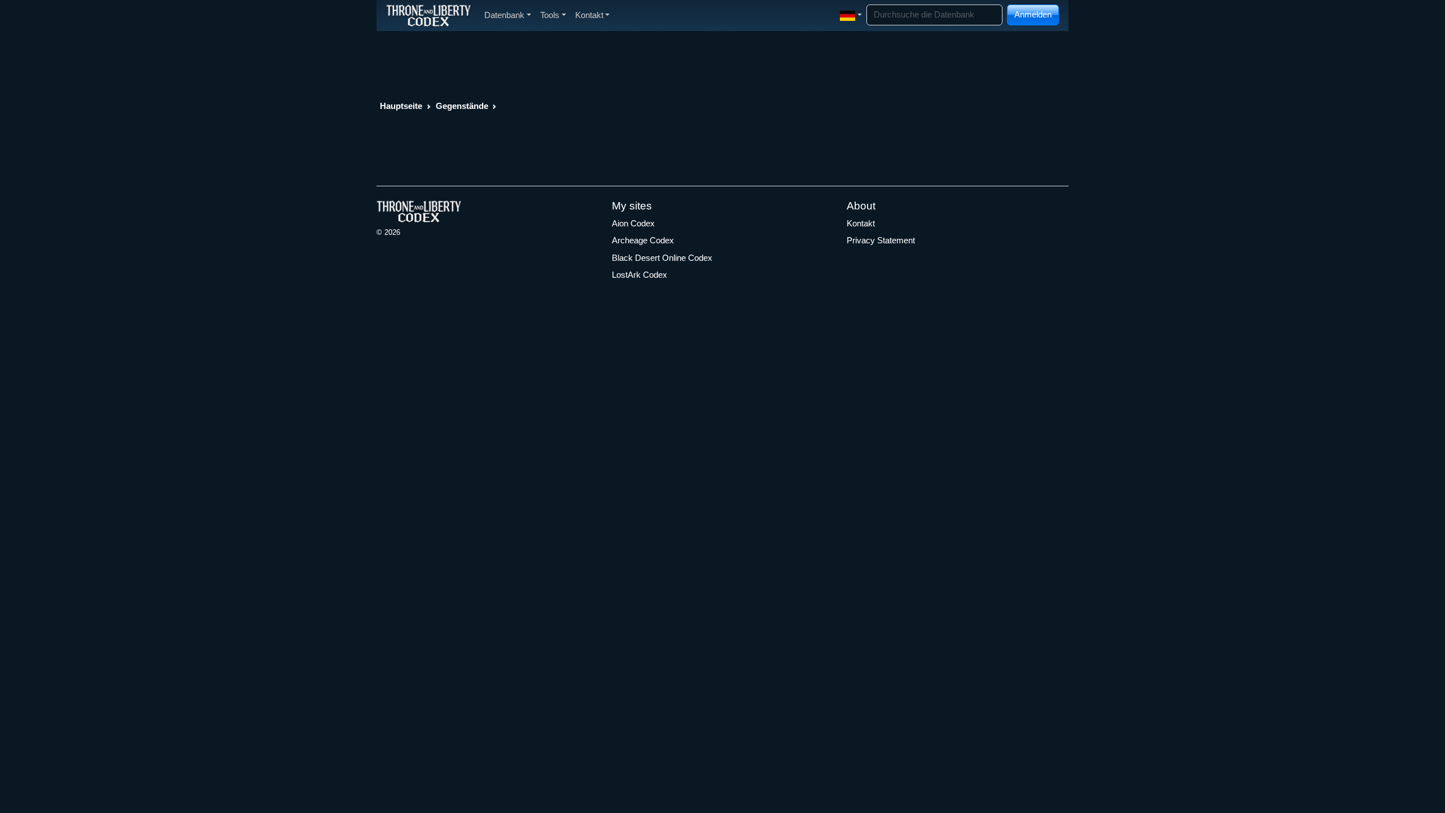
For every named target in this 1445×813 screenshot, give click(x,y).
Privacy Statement (881, 240)
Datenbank (504, 15)
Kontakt (861, 223)
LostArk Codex (639, 274)
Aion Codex (633, 223)
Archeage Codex (643, 240)
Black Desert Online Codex (662, 258)
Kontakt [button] (589, 15)
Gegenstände (462, 106)
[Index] (428, 15)
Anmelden (1033, 14)
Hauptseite (401, 106)
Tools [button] (549, 15)
